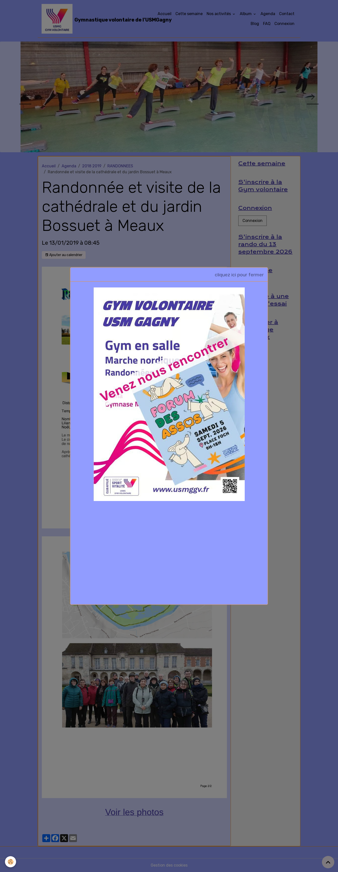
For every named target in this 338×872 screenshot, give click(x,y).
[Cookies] (10, 861)
